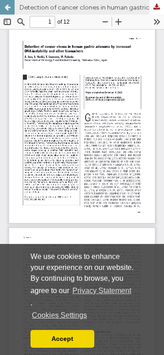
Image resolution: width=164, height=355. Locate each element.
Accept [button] (62, 338)
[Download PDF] (156, 7)
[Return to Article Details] (7, 7)
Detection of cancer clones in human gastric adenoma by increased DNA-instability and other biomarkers (92, 7)
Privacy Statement (101, 290)
